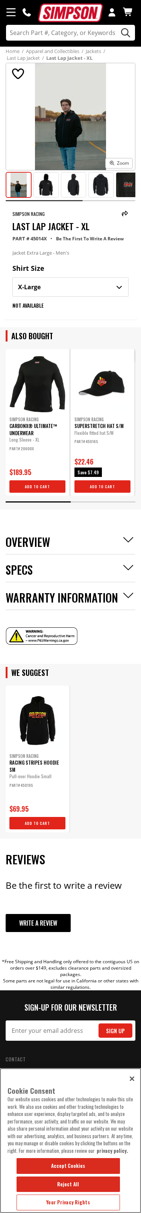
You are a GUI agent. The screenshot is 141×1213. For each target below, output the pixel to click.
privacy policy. (112, 1150)
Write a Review (38, 923)
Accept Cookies (68, 1165)
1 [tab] (38, 502)
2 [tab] (103, 502)
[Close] (132, 1078)
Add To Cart (37, 486)
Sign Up (115, 1031)
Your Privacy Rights (67, 1202)
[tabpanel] (37, 422)
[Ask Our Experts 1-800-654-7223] (26, 12)
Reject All (68, 1184)
